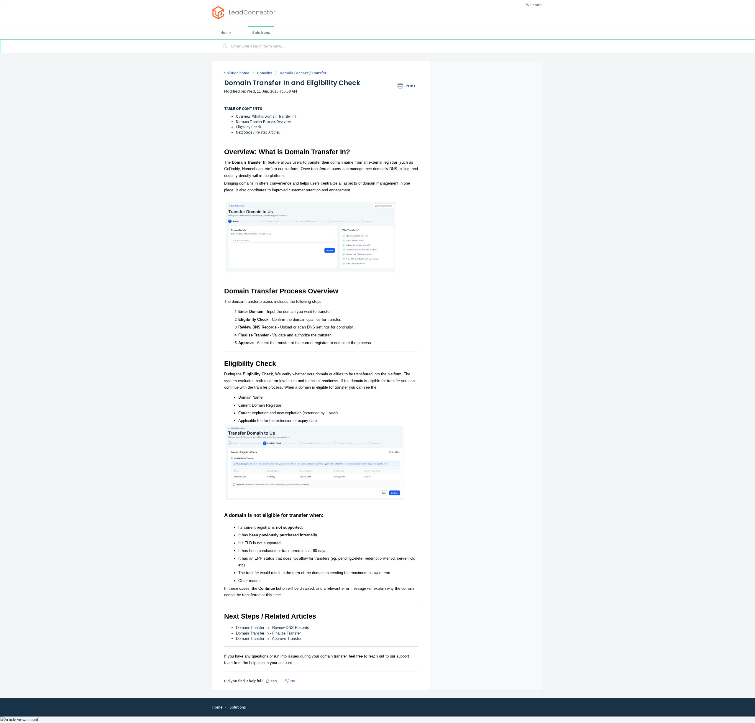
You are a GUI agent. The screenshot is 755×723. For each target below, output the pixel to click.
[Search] (225, 46)
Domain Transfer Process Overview (263, 121)
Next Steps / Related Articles (258, 132)
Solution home (237, 72)
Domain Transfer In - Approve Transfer (268, 638)
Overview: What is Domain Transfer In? (266, 116)
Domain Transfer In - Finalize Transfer (268, 633)
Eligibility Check (248, 126)
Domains (264, 72)
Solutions (261, 32)
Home (226, 32)
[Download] (366, 292)
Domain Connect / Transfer (303, 72)
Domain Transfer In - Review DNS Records (272, 627)
